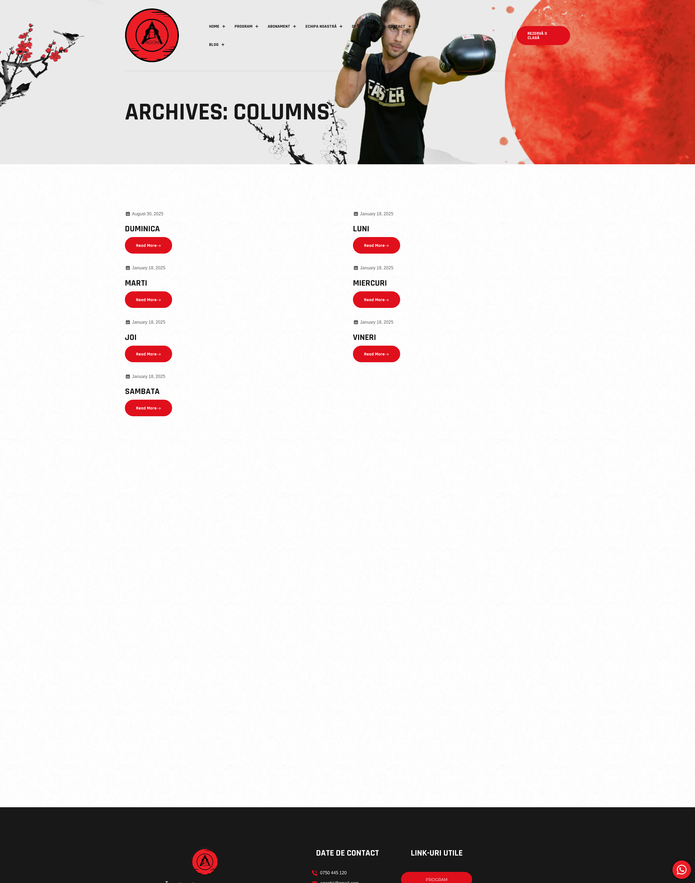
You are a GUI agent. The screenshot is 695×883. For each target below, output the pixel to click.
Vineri (364, 337)
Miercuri (370, 283)
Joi (131, 337)
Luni (361, 228)
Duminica (142, 228)
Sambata (142, 391)
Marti (136, 283)
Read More (146, 245)
